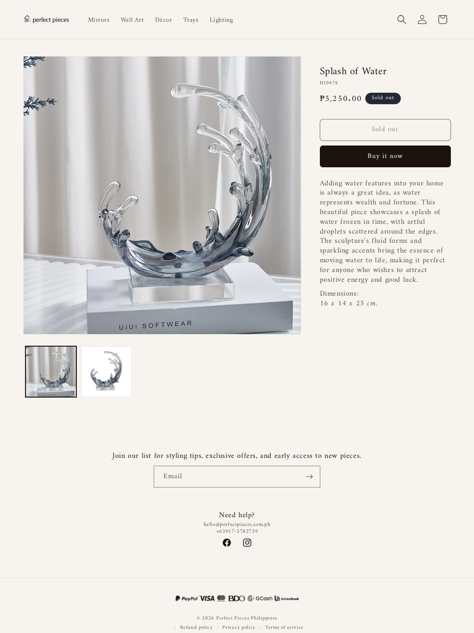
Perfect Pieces (232, 618)
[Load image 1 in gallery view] (50, 371)
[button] (402, 19)
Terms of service (284, 628)
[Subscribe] (309, 476)
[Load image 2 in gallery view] (106, 371)
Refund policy (196, 628)
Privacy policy (239, 628)
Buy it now (385, 156)
